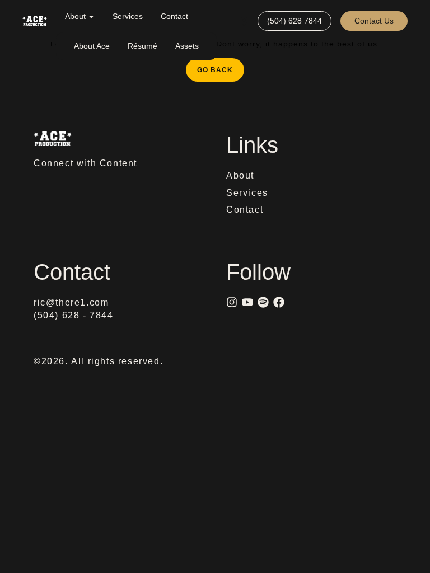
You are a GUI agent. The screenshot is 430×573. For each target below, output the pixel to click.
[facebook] (278, 302)
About (75, 16)
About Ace (92, 45)
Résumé (142, 45)
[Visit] (244, 21)
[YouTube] (247, 302)
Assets (187, 45)
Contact (174, 16)
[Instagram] (231, 302)
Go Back (220, 66)
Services (128, 16)
